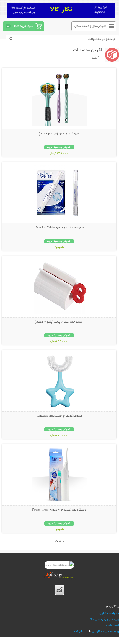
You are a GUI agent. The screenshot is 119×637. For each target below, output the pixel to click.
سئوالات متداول (109, 613)
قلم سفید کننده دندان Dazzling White (59, 228)
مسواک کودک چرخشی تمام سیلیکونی (59, 416)
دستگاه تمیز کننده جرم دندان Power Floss (59, 510)
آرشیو (95, 58)
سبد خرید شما (23, 26)
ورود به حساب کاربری (105, 631)
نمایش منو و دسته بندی (90, 26)
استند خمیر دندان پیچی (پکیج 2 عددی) (59, 322)
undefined (112, 625)
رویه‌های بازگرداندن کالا (104, 619)
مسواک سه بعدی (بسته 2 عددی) (59, 134)
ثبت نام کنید (81, 631)
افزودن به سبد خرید (59, 147)
